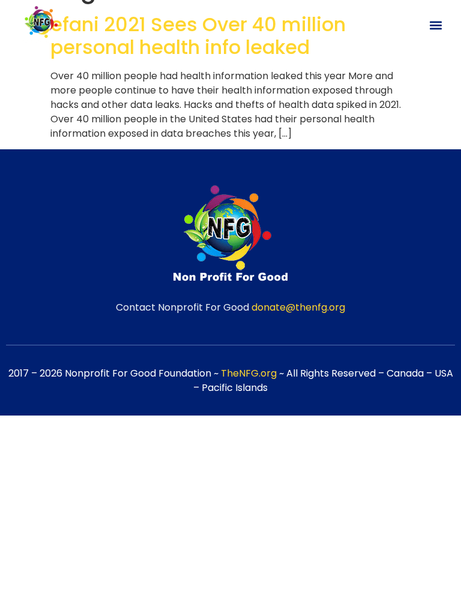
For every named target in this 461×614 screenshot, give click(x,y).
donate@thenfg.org (298, 307)
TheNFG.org (249, 373)
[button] (436, 25)
